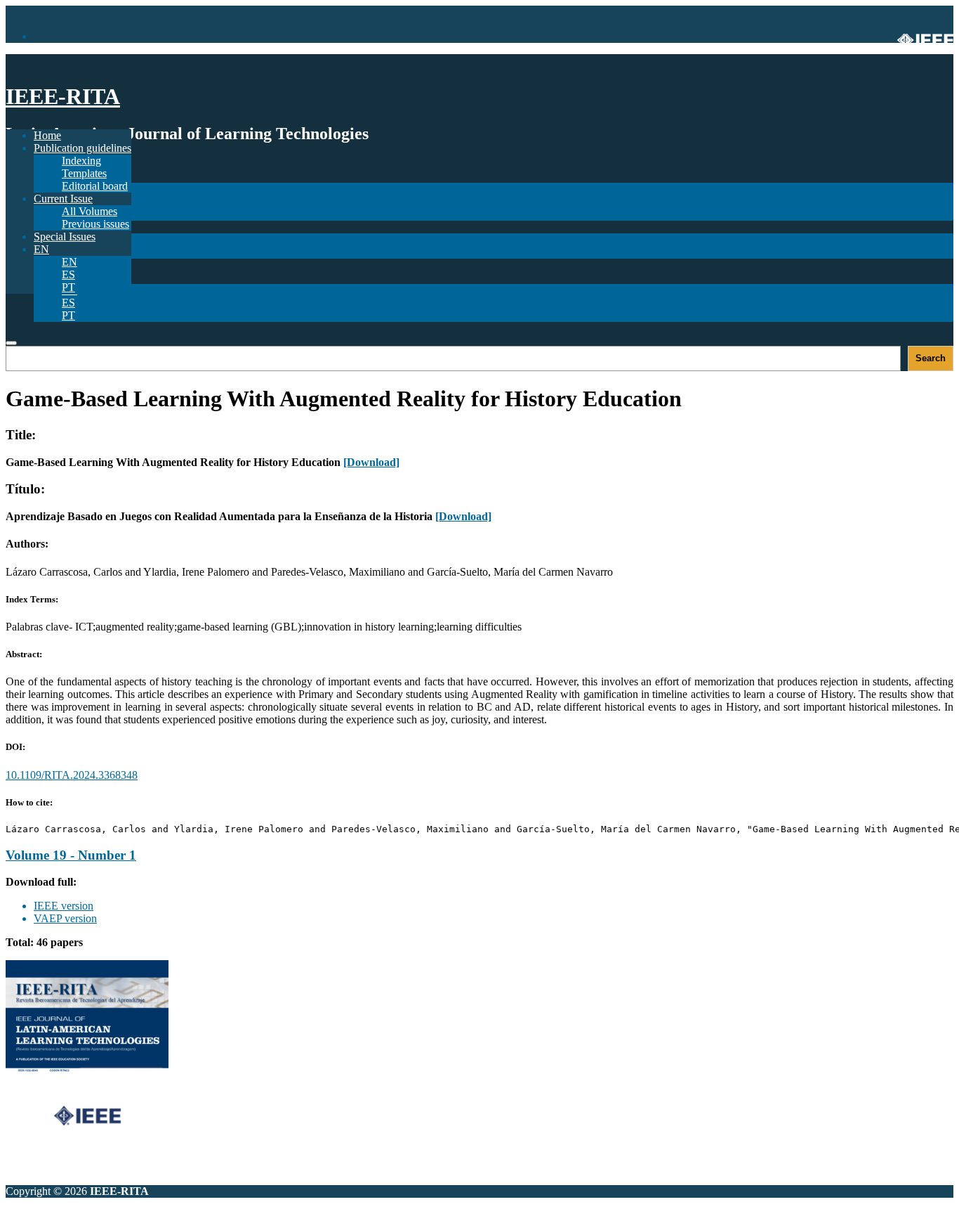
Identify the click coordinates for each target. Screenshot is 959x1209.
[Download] (371, 462)
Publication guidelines (82, 148)
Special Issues (64, 237)
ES (68, 303)
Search (930, 358)
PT (68, 315)
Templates (84, 173)
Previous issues (95, 224)
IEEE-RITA (63, 96)
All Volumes (89, 211)
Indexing (81, 161)
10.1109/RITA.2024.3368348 (72, 775)
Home (47, 135)
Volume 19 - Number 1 (71, 855)
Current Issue (63, 199)
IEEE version (63, 906)
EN (69, 262)
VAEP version (65, 918)
